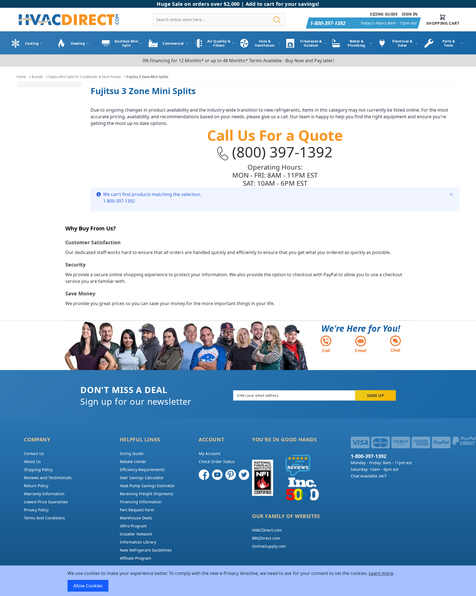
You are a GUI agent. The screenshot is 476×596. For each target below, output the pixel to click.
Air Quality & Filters (218, 43)
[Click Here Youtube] (217, 474)
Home (21, 76)
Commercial (173, 43)
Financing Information (140, 501)
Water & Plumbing (356, 43)
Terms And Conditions (44, 517)
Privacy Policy (36, 509)
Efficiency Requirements (142, 469)
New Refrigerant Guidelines (146, 550)
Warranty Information (44, 493)
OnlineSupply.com (269, 546)
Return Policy (36, 485)
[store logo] (68, 20)
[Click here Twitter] (244, 474)
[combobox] (219, 19)
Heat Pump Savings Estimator (147, 485)
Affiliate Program (135, 558)
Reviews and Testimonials (48, 477)
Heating (78, 43)
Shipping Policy (38, 469)
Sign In (410, 14)
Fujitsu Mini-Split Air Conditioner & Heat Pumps (84, 76)
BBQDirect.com (266, 538)
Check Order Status (217, 461)
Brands (37, 76)
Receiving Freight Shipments (146, 493)
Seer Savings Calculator (142, 477)
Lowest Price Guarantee (46, 501)
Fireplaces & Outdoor (311, 43)
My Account (209, 453)
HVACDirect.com (267, 530)
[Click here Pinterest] (230, 474)
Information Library (138, 542)
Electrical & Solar (402, 43)
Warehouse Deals (136, 517)
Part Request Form (137, 509)
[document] (238, 580)
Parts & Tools (448, 43)
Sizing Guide (384, 14)
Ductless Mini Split (126, 43)
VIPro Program (133, 526)
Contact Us (34, 453)
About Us (32, 461)
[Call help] (326, 343)
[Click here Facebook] (204, 474)
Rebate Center (133, 461)
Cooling (32, 43)
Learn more (381, 573)
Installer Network (136, 534)
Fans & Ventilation (265, 43)
